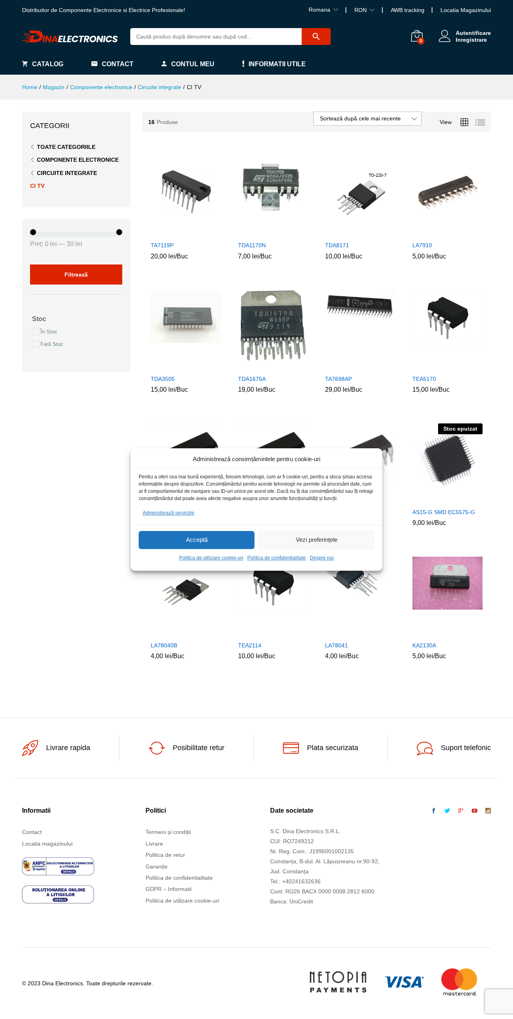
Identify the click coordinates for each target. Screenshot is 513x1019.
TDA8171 (337, 245)
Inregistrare (471, 40)
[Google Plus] (461, 811)
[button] (167, 232)
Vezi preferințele (316, 540)
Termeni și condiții (168, 832)
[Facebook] (433, 811)
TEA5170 (424, 379)
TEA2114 (249, 645)
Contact (117, 64)
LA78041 (336, 645)
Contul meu (192, 64)
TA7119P (162, 245)
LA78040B (164, 645)
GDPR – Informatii (168, 889)
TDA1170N (252, 245)
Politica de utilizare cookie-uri (211, 558)
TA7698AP (338, 379)
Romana (319, 9)
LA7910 (422, 245)
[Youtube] (474, 811)
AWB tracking (407, 10)
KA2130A (424, 645)
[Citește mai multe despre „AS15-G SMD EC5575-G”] (429, 499)
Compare (204, 232)
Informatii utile (277, 64)
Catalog (47, 64)
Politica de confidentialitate (276, 558)
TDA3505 (163, 379)
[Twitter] (447, 811)
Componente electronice (78, 160)
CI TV (37, 186)
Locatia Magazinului (465, 10)
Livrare (154, 843)
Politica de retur (165, 855)
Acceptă (197, 540)
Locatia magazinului (47, 843)
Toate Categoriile (66, 147)
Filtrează (76, 274)
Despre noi (322, 558)
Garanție (156, 866)
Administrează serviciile (168, 513)
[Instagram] (488, 811)
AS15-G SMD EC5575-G (443, 512)
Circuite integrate (67, 173)
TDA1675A (252, 379)
